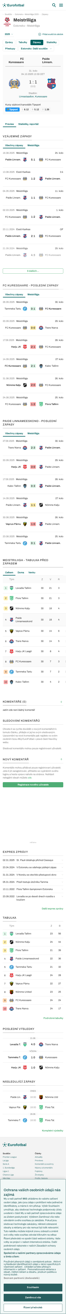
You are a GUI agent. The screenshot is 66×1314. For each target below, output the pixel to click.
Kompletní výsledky (52, 1130)
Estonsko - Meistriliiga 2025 (27, 14)
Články (38, 1153)
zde (30, 777)
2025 (7, 34)
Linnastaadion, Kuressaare (33, 96)
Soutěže (8, 14)
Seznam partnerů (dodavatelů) (22, 1278)
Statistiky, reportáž (28, 124)
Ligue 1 (6, 1171)
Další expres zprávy (52, 908)
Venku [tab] (31, 572)
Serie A (6, 1164)
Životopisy (39, 1175)
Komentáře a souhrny (44, 1164)
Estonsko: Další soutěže (34, 48)
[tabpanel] (33, 212)
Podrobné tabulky (53, 1018)
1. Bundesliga (9, 1168)
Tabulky (23, 42)
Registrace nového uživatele (33, 784)
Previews (39, 1160)
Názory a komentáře (44, 1168)
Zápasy (45, 14)
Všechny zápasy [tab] (14, 145)
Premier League (10, 1157)
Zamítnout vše (33, 1297)
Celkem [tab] (9, 572)
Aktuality (39, 1157)
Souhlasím (33, 1287)
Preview (9, 124)
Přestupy (10, 48)
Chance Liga (8, 1175)
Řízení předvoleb (32, 1307)
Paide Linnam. (47, 60)
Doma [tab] (21, 572)
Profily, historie (41, 1178)
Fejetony (39, 1171)
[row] (33, 158)
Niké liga (6, 1178)
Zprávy (9, 42)
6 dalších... (33, 271)
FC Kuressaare (16, 60)
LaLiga (6, 1160)
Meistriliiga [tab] (33, 145)
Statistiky (52, 42)
